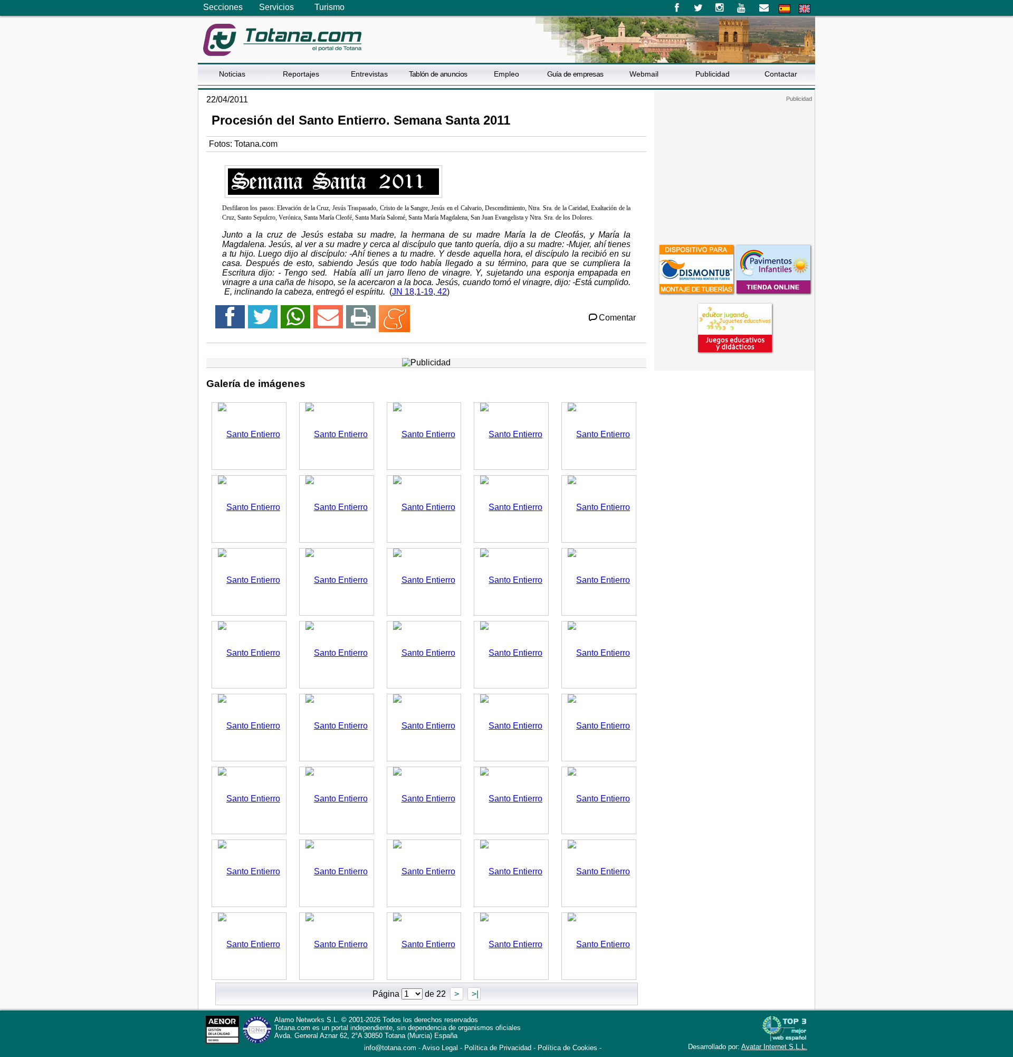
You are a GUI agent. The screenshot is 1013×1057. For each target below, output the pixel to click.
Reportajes (301, 74)
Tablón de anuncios (438, 74)
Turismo (329, 7)
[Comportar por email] (328, 321)
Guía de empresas (575, 74)
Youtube (742, 8)
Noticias (232, 74)
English (805, 8)
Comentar (617, 317)
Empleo (506, 74)
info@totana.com (390, 1048)
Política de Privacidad (497, 1048)
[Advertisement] (734, 168)
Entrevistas (369, 74)
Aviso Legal (440, 1048)
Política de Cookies (567, 1048)
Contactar (780, 74)
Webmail (643, 74)
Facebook (676, 8)
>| (474, 993)
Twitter (698, 8)
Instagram (720, 8)
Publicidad (712, 74)
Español (785, 8)
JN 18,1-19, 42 (419, 291)
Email (764, 8)
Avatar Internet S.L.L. (774, 1047)
